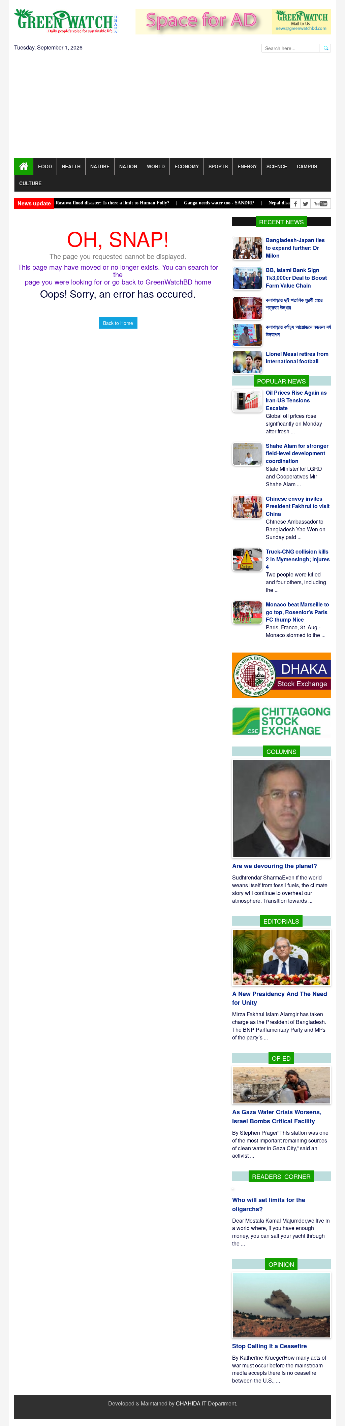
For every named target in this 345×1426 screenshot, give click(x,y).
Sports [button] (218, 166)
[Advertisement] (172, 107)
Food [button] (45, 166)
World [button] (156, 166)
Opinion (281, 1264)
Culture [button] (30, 183)
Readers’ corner (281, 1176)
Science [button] (276, 166)
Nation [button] (128, 166)
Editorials (281, 921)
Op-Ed (281, 1058)
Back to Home (118, 323)
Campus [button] (307, 166)
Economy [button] (187, 166)
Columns (281, 751)
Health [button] (71, 166)
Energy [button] (247, 166)
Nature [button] (99, 166)
